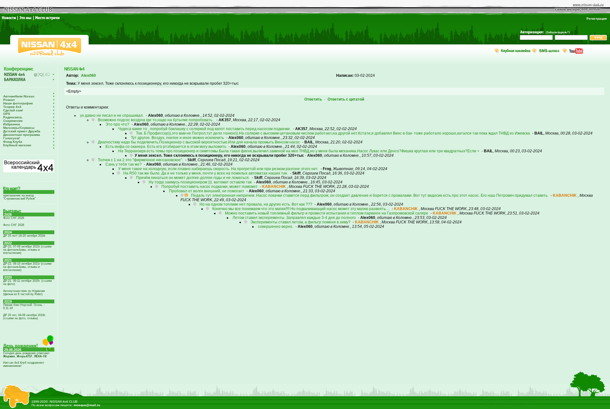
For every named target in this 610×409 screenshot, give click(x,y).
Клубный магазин (17, 145)
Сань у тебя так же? (123, 164)
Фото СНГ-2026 (13, 218)
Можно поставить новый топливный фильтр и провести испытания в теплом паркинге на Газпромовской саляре (326, 213)
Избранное (11, 124)
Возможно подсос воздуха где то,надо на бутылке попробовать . (156, 120)
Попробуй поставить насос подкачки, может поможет (209, 186)
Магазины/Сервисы (19, 127)
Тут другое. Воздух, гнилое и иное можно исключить (177, 137)
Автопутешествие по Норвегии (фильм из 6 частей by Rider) (24, 292)
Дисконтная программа (21, 134)
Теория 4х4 (12, 107)
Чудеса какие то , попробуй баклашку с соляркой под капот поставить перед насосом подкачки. (204, 129)
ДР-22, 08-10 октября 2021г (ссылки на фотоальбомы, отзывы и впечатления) (27, 267)
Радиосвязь (12, 117)
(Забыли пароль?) (558, 32)
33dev (487, 403)
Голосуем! (11, 138)
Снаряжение (13, 120)
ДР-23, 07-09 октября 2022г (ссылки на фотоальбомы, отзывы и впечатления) (27, 249)
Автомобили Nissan (18, 96)
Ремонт (9, 100)
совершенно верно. (275, 226)
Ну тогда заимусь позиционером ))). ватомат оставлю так (200, 182)
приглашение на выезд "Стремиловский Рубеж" (19, 197)
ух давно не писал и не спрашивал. (112, 115)
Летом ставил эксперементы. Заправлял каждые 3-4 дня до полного (294, 217)
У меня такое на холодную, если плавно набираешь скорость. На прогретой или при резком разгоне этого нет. (218, 169)
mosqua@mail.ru (87, 405)
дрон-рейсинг (504, 403)
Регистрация (596, 18)
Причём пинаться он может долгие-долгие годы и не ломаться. (193, 177)
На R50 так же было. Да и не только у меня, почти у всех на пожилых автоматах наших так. (205, 173)
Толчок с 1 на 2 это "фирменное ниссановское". (140, 160)
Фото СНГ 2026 (13, 225)
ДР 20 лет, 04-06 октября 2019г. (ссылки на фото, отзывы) (24, 316)
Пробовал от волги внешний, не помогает (206, 191)
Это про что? (117, 124)
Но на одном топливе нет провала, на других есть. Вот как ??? (256, 204)
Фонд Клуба (12, 141)
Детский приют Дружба (21, 131)
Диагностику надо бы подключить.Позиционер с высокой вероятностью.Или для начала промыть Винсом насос (199, 142)
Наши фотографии (18, 103)
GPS (6, 113)
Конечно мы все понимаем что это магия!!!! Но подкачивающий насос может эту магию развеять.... (301, 209)
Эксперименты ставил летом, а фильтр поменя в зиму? (300, 222)
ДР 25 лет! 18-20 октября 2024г (24, 235)
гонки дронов (526, 403)
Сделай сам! (13, 110)
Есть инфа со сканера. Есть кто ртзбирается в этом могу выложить (165, 146)
